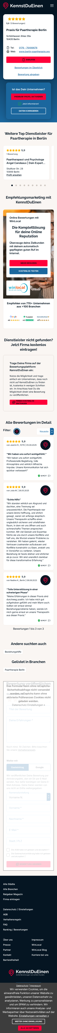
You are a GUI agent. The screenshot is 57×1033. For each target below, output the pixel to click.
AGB (5, 914)
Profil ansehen (26, 175)
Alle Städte (9, 884)
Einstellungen (26, 909)
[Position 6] (32, 185)
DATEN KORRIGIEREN (28, 111)
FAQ (5, 924)
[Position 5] (28, 185)
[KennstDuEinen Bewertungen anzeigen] (16, 431)
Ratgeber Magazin (13, 894)
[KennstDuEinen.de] (23, 6)
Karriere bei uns (40, 955)
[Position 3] (20, 185)
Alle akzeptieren (30, 1028)
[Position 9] (45, 185)
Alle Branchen (10, 889)
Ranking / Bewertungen (15, 929)
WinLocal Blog (39, 949)
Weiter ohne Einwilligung (28, 1021)
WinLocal (36, 944)
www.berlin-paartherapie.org (34, 51)
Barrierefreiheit (11, 960)
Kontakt (7, 955)
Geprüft (44, 476)
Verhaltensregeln (12, 919)
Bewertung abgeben (28, 74)
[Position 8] (41, 185)
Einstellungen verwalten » (34, 1015)
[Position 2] (16, 185)
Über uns (8, 939)
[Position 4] (24, 185)
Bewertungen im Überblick (29, 67)
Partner (7, 949)
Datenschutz (9, 909)
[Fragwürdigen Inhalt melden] (49, 476)
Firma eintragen (11, 899)
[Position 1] (12, 185)
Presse (6, 944)
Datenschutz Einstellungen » (28, 704)
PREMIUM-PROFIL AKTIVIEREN (28, 96)
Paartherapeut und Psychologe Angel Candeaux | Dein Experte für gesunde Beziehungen (25, 163)
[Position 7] (37, 185)
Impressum (37, 939)
